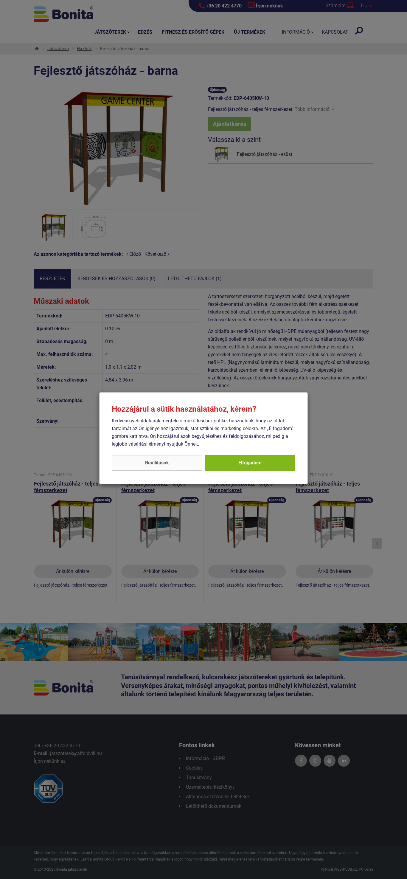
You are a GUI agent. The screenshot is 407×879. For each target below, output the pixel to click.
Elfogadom (250, 463)
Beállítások (157, 463)
